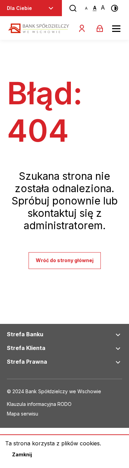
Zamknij (22, 454)
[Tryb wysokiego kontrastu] (114, 8)
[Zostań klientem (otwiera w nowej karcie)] (81, 28)
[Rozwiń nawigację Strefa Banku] (118, 335)
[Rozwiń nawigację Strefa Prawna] (118, 362)
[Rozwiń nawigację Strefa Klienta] (118, 348)
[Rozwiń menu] (51, 8)
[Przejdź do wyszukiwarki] (73, 8)
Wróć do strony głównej (65, 260)
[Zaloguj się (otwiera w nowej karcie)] (99, 28)
